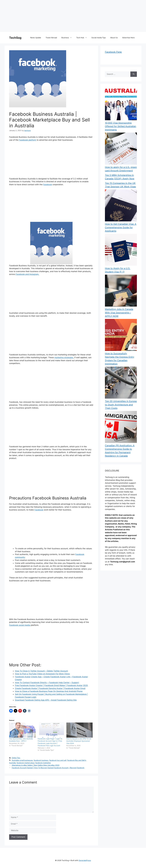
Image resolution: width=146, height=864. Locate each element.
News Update (35, 38)
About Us (114, 38)
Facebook (47, 184)
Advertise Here (128, 38)
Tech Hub (80, 38)
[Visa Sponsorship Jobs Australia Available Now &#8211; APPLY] (22, 730)
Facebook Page (113, 52)
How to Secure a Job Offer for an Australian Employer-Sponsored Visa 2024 (78, 741)
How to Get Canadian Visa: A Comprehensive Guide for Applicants (120, 227)
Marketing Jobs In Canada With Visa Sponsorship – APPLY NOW (119, 312)
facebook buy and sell (57, 760)
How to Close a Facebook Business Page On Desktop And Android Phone (48, 691)
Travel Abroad (51, 38)
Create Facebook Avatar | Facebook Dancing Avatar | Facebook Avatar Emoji (50, 688)
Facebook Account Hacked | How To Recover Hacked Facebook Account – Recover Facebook (48, 768)
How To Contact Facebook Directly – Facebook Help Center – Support (47, 682)
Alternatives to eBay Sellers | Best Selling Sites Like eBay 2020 (35, 765)
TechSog (15, 37)
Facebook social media (19, 625)
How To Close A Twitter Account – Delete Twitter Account (41, 671)
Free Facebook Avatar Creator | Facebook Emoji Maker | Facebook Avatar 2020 (51, 685)
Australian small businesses (22, 760)
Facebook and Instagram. (27, 274)
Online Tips (16, 758)
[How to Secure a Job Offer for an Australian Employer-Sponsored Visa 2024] (79, 730)
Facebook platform (27, 140)
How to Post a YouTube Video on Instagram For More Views (42, 674)
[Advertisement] (68, 16)
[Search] (133, 74)
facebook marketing (43, 763)
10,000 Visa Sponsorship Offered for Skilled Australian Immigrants (120, 126)
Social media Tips (98, 38)
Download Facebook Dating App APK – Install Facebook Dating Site (46, 700)
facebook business (41, 760)
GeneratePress (85, 860)
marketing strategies (63, 357)
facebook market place (25, 763)
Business (65, 38)
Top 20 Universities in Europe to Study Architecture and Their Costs (121, 404)
